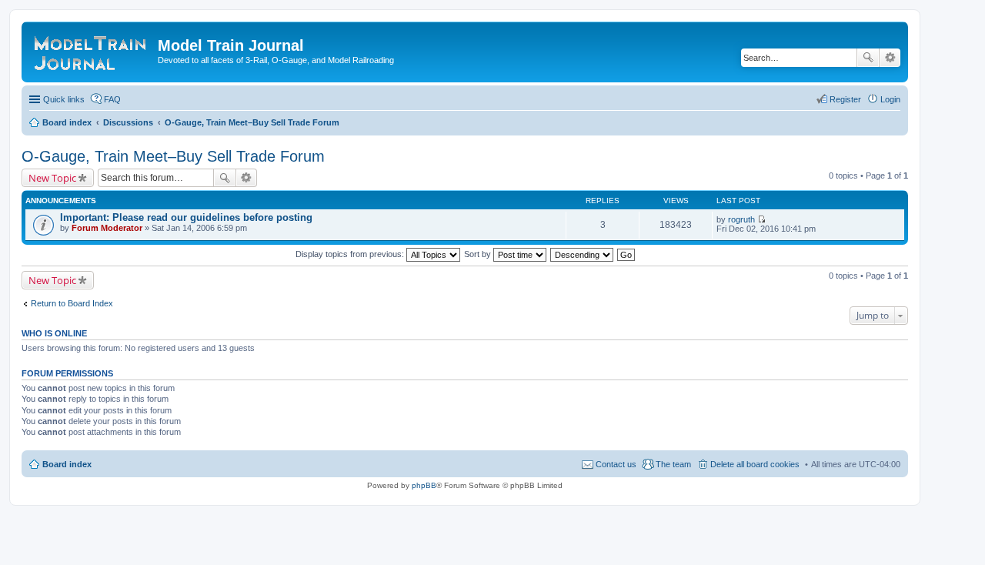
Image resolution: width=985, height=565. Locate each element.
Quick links (64, 99)
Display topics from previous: (351, 254)
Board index (67, 464)
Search (868, 57)
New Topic (52, 178)
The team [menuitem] (673, 464)
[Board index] (91, 50)
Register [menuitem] (845, 99)
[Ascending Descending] (582, 254)
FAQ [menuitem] (112, 99)
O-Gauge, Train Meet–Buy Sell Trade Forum (173, 156)
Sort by (478, 254)
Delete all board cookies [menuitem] (755, 464)
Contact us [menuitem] (616, 464)
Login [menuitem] (890, 99)
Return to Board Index (72, 303)
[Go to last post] (761, 219)
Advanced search (890, 57)
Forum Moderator (107, 227)
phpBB (424, 485)
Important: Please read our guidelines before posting (186, 217)
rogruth (741, 219)
